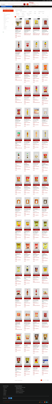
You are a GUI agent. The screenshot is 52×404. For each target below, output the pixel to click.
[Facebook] (9, 398)
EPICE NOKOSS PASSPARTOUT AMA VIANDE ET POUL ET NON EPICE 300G (36, 346)
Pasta (39, 13)
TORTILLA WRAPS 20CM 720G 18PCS (36, 120)
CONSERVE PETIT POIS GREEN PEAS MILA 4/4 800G (36, 232)
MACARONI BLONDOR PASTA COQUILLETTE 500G (45, 187)
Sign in (48, 0)
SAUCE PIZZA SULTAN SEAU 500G (27, 345)
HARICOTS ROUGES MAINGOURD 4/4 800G (27, 53)
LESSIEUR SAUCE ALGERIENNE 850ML (36, 53)
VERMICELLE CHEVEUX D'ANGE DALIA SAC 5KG (18, 120)
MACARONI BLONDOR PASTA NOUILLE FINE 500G (27, 187)
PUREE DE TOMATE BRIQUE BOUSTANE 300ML (18, 142)
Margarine (5, 27)
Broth (4, 13)
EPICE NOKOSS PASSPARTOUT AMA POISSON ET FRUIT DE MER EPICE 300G (45, 346)
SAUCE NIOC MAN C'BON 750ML (27, 300)
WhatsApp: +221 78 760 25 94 (17, 0)
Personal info (5, 387)
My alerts (4, 394)
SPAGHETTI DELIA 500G (35, 97)
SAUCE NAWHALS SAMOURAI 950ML (36, 142)
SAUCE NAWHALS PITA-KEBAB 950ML (45, 142)
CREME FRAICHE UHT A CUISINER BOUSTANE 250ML (45, 120)
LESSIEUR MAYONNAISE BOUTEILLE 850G (26, 164)
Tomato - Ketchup (6, 21)
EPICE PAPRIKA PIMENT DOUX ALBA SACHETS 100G (18, 210)
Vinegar (5, 22)
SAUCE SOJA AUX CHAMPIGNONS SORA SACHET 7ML (45, 323)
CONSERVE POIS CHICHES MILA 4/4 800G (18, 254)
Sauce (4, 25)
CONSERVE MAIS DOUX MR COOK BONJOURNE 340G (45, 277)
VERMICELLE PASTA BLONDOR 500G (36, 164)
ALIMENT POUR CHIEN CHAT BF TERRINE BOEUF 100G (17, 323)
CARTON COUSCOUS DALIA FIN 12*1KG (45, 368)
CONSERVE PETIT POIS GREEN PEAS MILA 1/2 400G (45, 232)
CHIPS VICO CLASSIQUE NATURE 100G (36, 323)
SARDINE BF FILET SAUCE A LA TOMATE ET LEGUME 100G (27, 323)
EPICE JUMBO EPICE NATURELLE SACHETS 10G (36, 31)
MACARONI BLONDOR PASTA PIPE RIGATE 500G (18, 187)
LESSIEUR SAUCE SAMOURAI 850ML (45, 53)
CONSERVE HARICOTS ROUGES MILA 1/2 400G (36, 254)
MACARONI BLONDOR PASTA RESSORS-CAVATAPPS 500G (45, 164)
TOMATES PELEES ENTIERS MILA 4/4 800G (18, 232)
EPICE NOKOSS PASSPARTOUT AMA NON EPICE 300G (27, 369)
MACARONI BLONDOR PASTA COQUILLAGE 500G (36, 187)
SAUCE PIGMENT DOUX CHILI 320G (36, 300)
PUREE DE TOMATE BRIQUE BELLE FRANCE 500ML (36, 75)
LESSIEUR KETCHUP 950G (18, 164)
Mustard (5, 20)
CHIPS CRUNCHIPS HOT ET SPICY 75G (45, 75)
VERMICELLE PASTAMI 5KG (17, 300)
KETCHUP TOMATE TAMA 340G (18, 75)
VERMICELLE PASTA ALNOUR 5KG (18, 345)
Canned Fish (5, 26)
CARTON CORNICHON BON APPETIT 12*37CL (18, 31)
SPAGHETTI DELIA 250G (18, 97)
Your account (5, 386)
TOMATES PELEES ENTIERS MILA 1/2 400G (27, 232)
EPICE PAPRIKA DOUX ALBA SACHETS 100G (36, 210)
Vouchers (4, 393)
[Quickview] (19, 27)
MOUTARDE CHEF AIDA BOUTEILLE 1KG (27, 120)
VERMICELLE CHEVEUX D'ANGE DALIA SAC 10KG (44, 98)
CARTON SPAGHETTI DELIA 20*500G (27, 97)
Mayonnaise (5, 19)
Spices (4, 16)
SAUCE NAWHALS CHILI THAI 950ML (27, 142)
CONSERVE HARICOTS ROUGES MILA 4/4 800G (27, 254)
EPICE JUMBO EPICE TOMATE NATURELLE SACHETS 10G (27, 31)
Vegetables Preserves (41, 11)
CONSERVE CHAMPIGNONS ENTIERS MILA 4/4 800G (45, 255)
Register (50, 0)
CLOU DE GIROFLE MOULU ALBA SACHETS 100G (45, 210)
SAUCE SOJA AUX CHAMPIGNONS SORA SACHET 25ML (45, 31)
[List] (16, 16)
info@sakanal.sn (21, 392)
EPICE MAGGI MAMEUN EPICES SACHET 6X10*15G (27, 75)
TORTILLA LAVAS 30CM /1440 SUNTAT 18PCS (45, 301)
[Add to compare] (18, 27)
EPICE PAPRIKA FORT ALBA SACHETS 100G (27, 209)
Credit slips (5, 390)
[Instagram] (11, 398)
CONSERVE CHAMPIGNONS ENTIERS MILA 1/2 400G (18, 278)
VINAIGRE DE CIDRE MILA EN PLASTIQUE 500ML (27, 277)
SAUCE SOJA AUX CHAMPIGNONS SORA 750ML (18, 53)
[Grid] (15, 16)
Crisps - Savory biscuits (7, 14)
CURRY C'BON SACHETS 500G (35, 368)
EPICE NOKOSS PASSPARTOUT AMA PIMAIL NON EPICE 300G (18, 369)
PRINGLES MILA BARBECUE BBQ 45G (36, 277)
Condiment (5, 15)
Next (48, 380)
